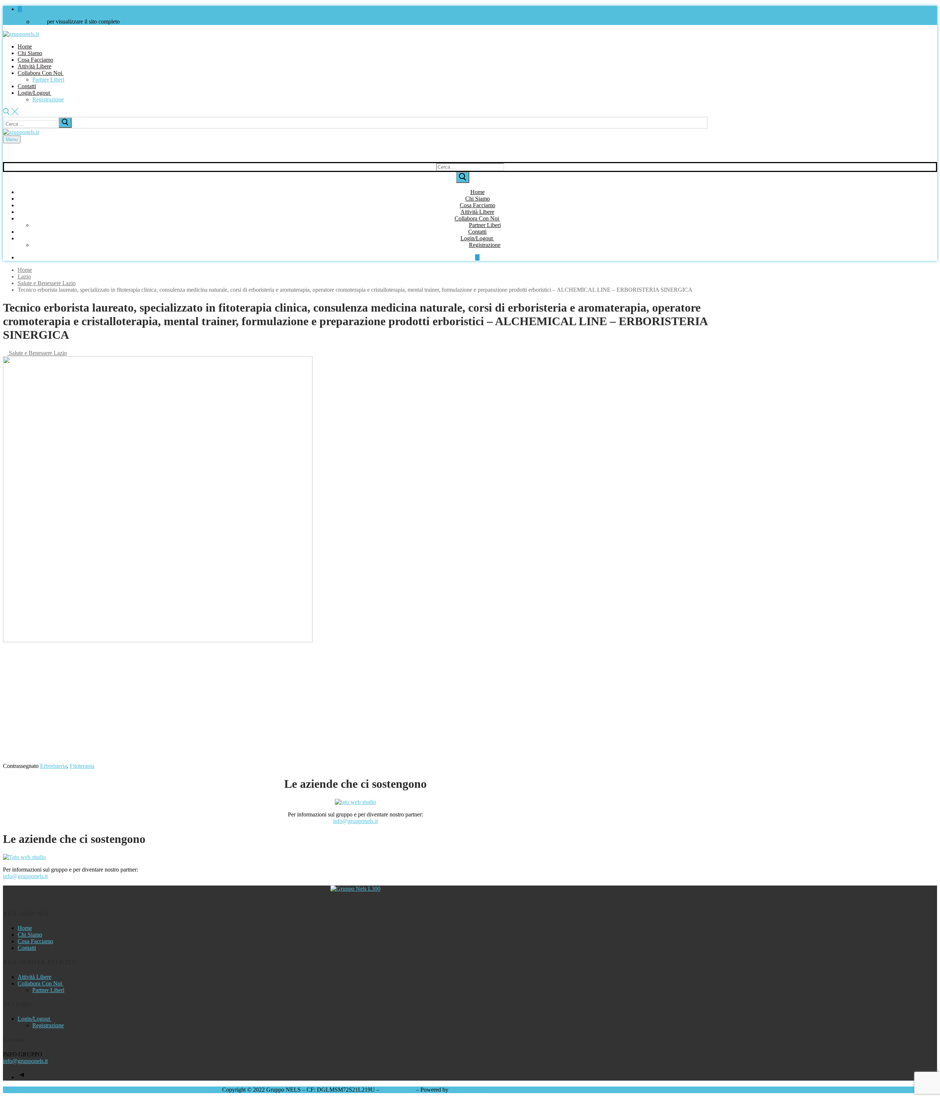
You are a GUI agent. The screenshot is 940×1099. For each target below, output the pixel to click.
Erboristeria (53, 766)
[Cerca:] (38, 124)
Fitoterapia (82, 766)
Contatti (27, 948)
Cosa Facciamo (35, 941)
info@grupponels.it (355, 821)
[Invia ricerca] (65, 123)
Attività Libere (34, 977)
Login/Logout (34, 1019)
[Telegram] (22, 1077)
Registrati (14, 21)
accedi (38, 21)
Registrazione (48, 1025)
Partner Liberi (48, 990)
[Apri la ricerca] (10, 113)
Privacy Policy (398, 1090)
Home (25, 270)
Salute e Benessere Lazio (37, 353)
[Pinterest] (20, 9)
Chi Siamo (30, 934)
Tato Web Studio (469, 1090)
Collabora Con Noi (40, 983)
